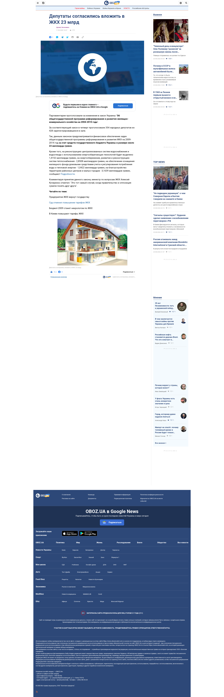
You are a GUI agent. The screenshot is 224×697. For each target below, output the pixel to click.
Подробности (68, 174)
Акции (98, 572)
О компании (66, 495)
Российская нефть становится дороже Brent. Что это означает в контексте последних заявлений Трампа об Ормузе (166, 337)
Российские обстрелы (140, 8)
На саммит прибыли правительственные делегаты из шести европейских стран (169, 204)
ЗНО (114, 565)
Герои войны (80, 8)
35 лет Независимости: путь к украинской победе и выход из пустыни (164, 306)
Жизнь (99, 542)
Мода (102, 601)
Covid (100, 594)
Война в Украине (93, 8)
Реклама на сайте (68, 498)
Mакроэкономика (89, 587)
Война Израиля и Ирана (112, 8)
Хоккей (91, 557)
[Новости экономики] (107, 278)
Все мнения (160, 443)
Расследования (123, 542)
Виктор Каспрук (160, 327)
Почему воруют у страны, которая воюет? (166, 386)
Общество (161, 542)
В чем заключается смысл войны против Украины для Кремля (164, 321)
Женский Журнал (117, 601)
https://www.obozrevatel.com (112, 641)
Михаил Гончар (160, 436)
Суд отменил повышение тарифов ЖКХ (69, 202)
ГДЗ (63, 565)
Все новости (183, 542)
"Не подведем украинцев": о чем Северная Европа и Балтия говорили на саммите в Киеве (169, 196)
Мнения (157, 297)
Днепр (102, 550)
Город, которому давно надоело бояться (165, 415)
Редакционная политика (59, 277)
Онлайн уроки (91, 565)
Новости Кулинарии (96, 579)
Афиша (64, 601)
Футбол (64, 557)
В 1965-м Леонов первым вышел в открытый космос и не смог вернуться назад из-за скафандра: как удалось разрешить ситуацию (164, 95)
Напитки (78, 579)
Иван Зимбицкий (160, 391)
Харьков (75, 550)
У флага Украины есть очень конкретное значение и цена (165, 401)
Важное (157, 14)
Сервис (109, 572)
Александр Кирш (160, 420)
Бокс (102, 557)
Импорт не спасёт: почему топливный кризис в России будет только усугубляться (166, 430)
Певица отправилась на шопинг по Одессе (169, 55)
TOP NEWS (159, 162)
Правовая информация (122, 495)
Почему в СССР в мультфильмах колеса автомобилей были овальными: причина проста (164, 69)
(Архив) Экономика (62, 27)
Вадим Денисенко (161, 343)
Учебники (75, 565)
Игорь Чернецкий (161, 407)
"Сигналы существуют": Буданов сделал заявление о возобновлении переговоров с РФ (170, 218)
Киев (63, 550)
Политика (60, 542)
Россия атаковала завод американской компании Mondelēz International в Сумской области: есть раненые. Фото (170, 242)
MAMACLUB (87, 594)
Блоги (139, 542)
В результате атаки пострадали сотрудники (170, 249)
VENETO (127, 8)
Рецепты (65, 579)
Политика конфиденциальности (151, 495)
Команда (91, 495)
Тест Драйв (66, 572)
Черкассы (115, 550)
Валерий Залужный (161, 312)
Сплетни (77, 601)
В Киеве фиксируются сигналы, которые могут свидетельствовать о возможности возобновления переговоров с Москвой (169, 227)
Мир (78, 542)
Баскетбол (78, 557)
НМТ (125, 565)
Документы (92, 498)
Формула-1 (115, 557)
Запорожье (89, 550)
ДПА (104, 565)
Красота (90, 601)
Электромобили (83, 572)
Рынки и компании (69, 587)
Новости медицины (69, 594)
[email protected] (62, 680)
